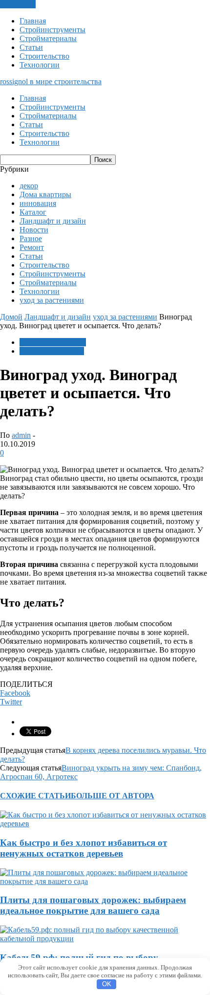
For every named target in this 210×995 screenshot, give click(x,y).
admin (21, 435)
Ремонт (32, 247)
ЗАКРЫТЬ (18, 4)
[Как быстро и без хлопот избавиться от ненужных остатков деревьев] (105, 823)
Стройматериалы (48, 38)
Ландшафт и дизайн (53, 221)
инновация (38, 203)
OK (106, 984)
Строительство (44, 56)
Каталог (33, 212)
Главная (33, 21)
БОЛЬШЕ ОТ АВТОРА (112, 795)
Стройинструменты (52, 29)
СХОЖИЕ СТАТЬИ (35, 795)
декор (29, 185)
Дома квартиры (45, 194)
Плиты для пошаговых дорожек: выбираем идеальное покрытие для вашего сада (93, 905)
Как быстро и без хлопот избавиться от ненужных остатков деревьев (83, 848)
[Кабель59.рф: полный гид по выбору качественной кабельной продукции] (105, 938)
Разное (31, 238)
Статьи (31, 47)
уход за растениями (52, 300)
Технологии (40, 65)
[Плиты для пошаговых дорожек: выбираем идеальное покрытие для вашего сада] (105, 881)
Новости (34, 230)
